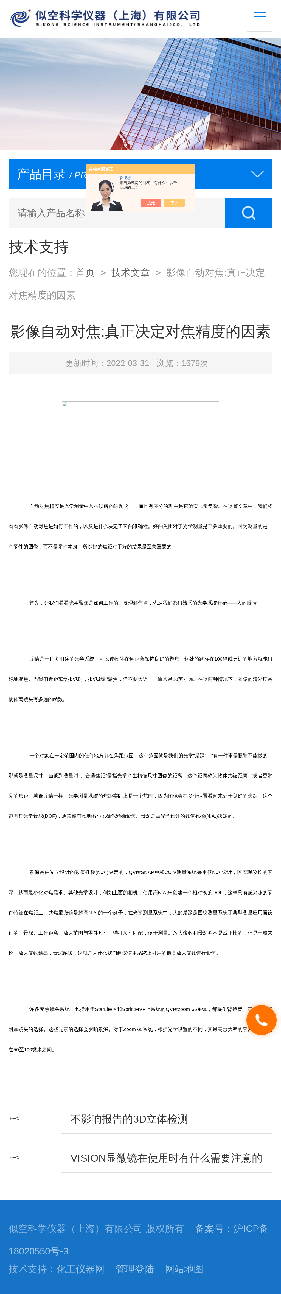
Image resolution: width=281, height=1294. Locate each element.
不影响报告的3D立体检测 (129, 1119)
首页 (85, 272)
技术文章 (130, 272)
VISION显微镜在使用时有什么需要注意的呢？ (166, 1162)
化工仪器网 (81, 1269)
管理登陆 (135, 1269)
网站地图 (184, 1269)
